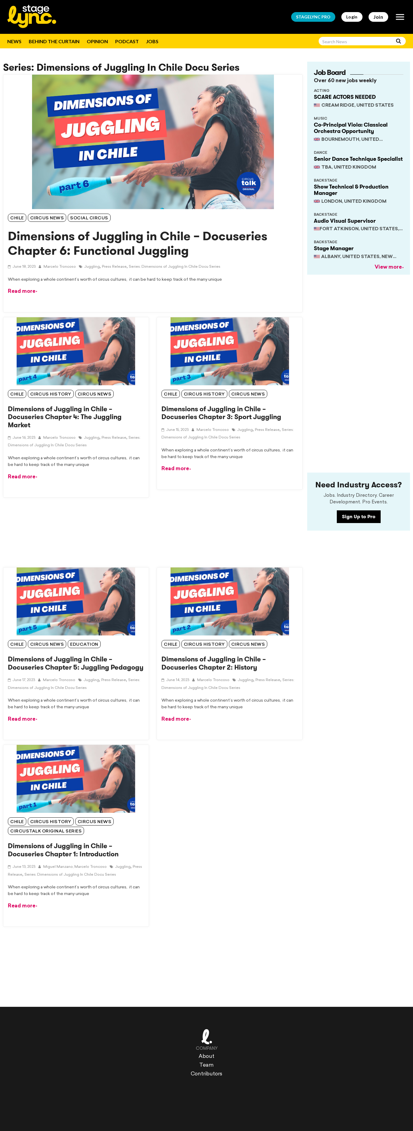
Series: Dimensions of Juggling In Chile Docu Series (174, 267)
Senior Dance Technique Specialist (358, 159)
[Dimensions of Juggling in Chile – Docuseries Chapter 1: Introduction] (76, 779)
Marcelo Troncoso (59, 267)
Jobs (152, 41)
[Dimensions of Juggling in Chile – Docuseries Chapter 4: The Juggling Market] (76, 351)
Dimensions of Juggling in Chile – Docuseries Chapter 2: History (213, 663)
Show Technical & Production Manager (351, 190)
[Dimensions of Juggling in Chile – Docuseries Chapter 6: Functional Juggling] (152, 142)
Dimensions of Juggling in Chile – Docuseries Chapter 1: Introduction (63, 849)
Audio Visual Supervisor (345, 221)
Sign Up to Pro (359, 516)
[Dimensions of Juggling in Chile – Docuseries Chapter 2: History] (229, 601)
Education (84, 644)
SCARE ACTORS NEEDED (345, 97)
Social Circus (89, 218)
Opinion (97, 41)
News (14, 41)
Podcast (127, 41)
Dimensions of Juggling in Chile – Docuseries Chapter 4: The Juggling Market (65, 417)
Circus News (47, 218)
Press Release (114, 267)
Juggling (92, 267)
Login (352, 16)
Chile (17, 218)
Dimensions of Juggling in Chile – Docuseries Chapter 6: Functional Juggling (137, 243)
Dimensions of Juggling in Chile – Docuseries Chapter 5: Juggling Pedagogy (76, 663)
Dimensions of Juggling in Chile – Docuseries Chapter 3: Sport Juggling (221, 413)
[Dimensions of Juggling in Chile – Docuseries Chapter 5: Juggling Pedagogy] (76, 601)
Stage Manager (334, 248)
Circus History (50, 394)
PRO (313, 16)
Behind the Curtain (54, 41)
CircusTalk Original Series (46, 831)
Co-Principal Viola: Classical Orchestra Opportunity (351, 128)
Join (378, 17)
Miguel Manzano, (57, 867)
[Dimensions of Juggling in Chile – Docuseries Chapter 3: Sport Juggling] (229, 351)
